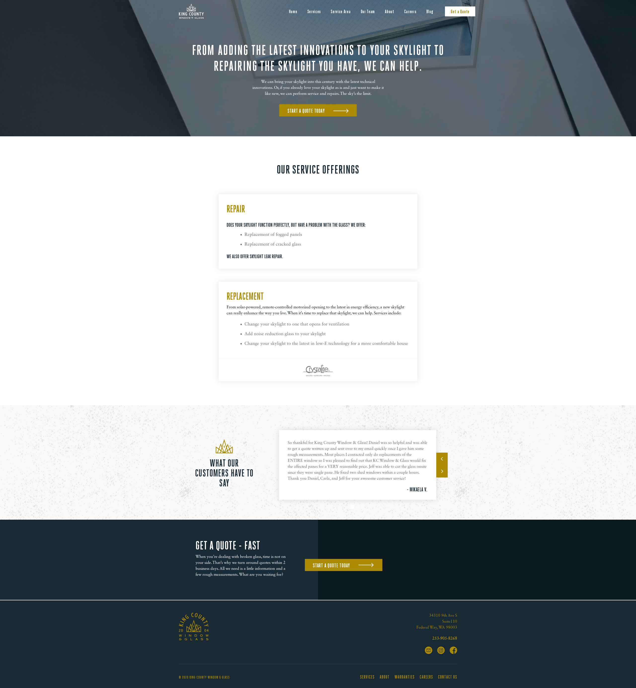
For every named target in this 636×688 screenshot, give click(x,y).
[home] (191, 11)
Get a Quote (460, 11)
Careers (410, 11)
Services (314, 11)
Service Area (341, 11)
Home (293, 11)
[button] (442, 459)
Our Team (368, 11)
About (389, 11)
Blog (429, 11)
